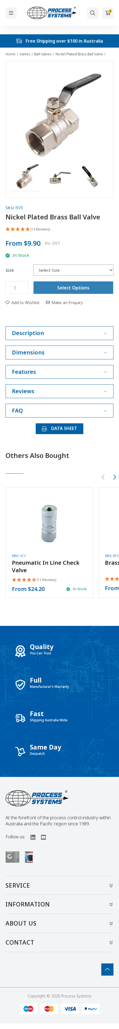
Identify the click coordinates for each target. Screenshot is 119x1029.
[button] (26, 176)
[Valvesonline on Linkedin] (30, 837)
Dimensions (28, 352)
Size (10, 270)
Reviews (23, 391)
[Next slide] (114, 477)
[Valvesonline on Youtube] (41, 837)
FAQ (17, 410)
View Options (49, 543)
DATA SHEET (63, 428)
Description (28, 333)
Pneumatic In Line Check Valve (45, 566)
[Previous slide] (103, 477)
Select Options (73, 288)
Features (24, 371)
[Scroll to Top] (107, 969)
